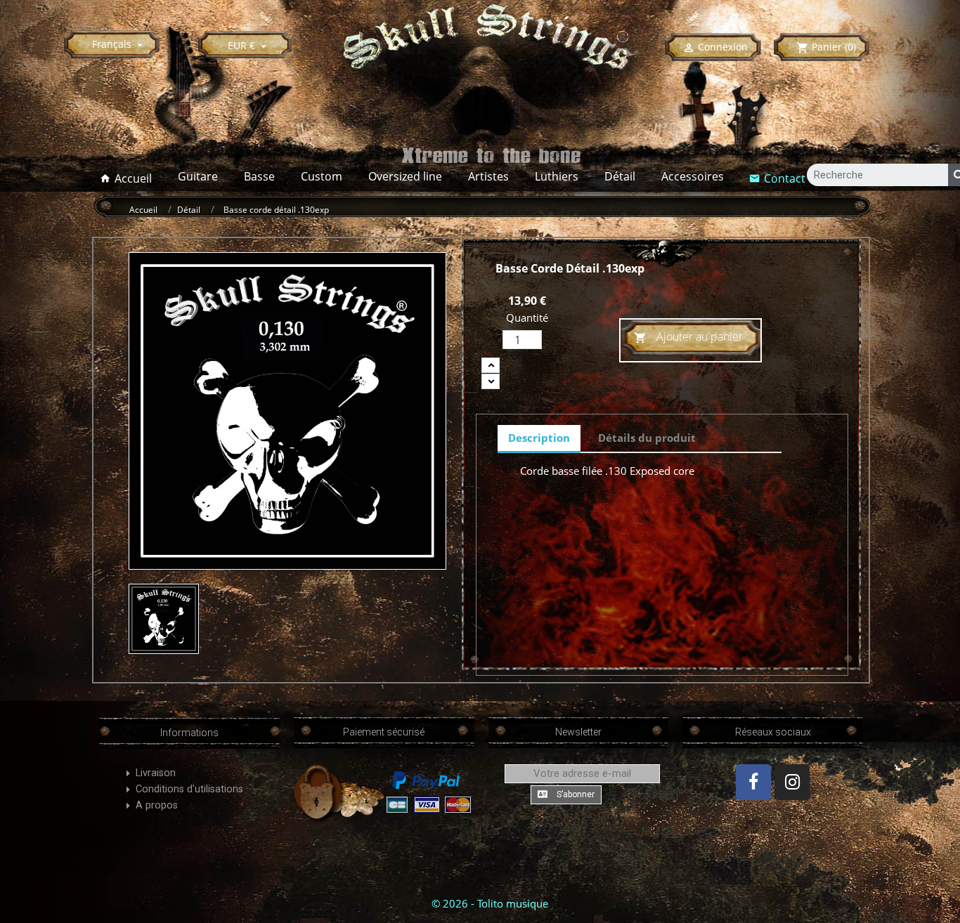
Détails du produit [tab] (647, 438)
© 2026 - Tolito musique (490, 903)
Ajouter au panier (688, 336)
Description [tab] (539, 438)
